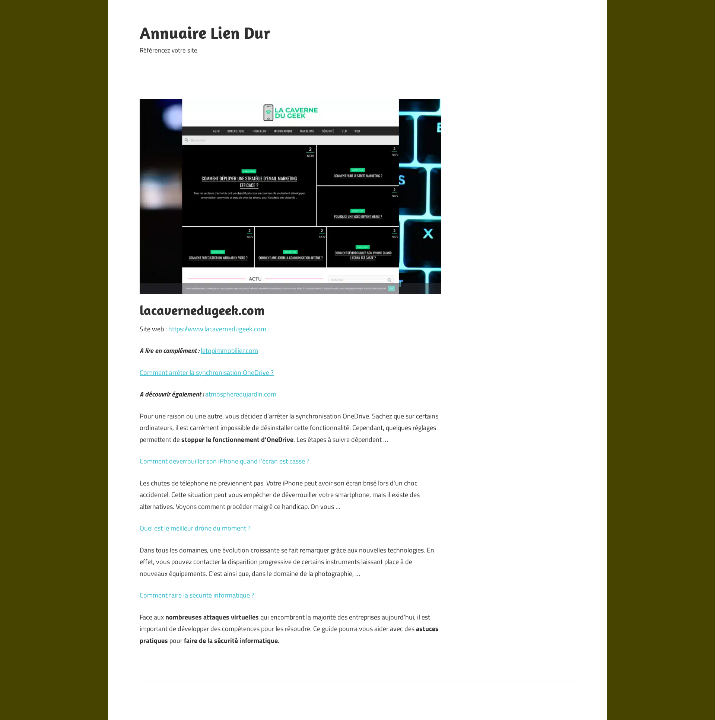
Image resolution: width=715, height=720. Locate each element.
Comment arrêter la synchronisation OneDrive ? (207, 372)
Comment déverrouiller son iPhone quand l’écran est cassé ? (224, 461)
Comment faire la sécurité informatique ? (197, 595)
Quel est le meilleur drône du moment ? (195, 528)
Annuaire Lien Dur (205, 33)
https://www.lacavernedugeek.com (217, 329)
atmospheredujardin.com (240, 394)
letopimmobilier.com (229, 350)
